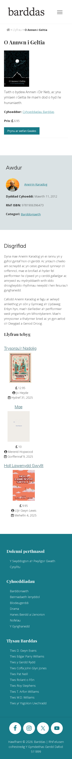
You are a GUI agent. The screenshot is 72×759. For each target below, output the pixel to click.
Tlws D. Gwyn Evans (23, 651)
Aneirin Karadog (35, 184)
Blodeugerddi (19, 603)
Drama (14, 609)
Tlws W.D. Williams (22, 697)
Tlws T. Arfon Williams (24, 692)
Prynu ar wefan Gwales (21, 131)
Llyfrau (17, 30)
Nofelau (15, 620)
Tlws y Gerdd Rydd (22, 662)
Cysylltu (15, 567)
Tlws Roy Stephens (23, 686)
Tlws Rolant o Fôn (22, 680)
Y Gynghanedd (20, 626)
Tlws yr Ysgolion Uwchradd (28, 703)
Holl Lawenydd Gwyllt (23, 465)
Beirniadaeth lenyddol (25, 597)
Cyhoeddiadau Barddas (38, 112)
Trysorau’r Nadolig (20, 348)
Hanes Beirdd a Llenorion (27, 614)
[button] (59, 12)
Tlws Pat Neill (19, 674)
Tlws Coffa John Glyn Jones (28, 668)
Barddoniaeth (31, 214)
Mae (18, 406)
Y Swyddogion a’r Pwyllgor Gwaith (32, 561)
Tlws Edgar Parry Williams (27, 656)
